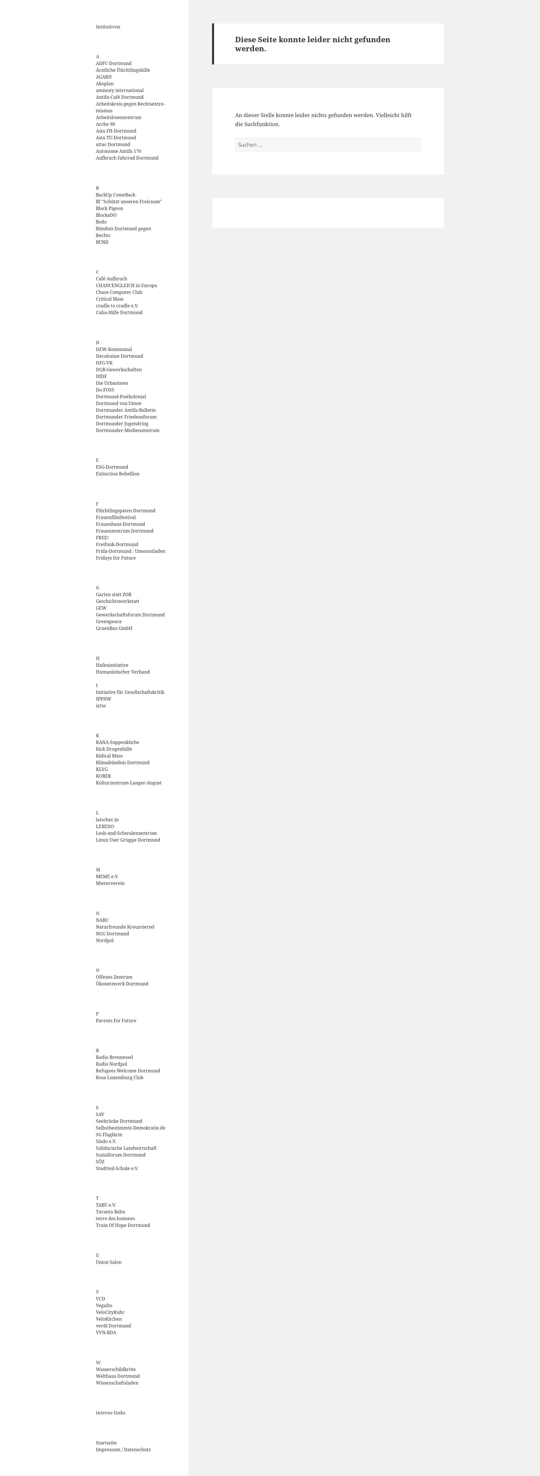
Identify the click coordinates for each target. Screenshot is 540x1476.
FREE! (102, 538)
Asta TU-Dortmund (116, 138)
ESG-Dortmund (112, 467)
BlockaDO (106, 215)
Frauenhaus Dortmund (120, 524)
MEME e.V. (107, 876)
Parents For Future (116, 1020)
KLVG (102, 769)
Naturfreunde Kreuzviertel (125, 927)
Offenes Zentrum (114, 977)
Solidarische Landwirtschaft (126, 1148)
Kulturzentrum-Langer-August (129, 783)
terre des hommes (115, 1218)
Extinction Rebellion (118, 474)
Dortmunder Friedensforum (126, 417)
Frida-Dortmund (113, 551)
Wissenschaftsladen (117, 1383)
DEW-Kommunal (114, 349)
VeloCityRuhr (110, 1312)
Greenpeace (109, 621)
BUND (102, 242)
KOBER (103, 776)
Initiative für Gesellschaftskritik (130, 692)
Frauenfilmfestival (116, 517)
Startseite (106, 1443)
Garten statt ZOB (113, 594)
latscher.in (107, 820)
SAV (100, 1114)
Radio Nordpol (111, 1064)
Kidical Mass (109, 756)
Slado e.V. (106, 1141)
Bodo (101, 222)
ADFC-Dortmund (114, 63)
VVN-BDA (106, 1332)
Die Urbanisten (112, 383)
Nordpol (105, 940)
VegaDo (104, 1305)
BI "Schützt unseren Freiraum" (129, 201)
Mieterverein (110, 883)
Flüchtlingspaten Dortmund (126, 510)
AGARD (104, 77)
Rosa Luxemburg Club (119, 1077)
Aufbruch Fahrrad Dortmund (127, 158)
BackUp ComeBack (115, 195)
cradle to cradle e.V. (117, 306)
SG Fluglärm (109, 1134)
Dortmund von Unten (118, 403)
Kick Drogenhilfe (114, 749)
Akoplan (105, 83)
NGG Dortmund (112, 934)
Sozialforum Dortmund (121, 1155)
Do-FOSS (105, 390)
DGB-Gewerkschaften (119, 369)
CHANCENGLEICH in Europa (126, 285)
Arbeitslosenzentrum (118, 117)
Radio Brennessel (114, 1057)
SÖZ (100, 1162)
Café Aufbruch (111, 279)
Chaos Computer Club (119, 292)
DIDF (101, 376)
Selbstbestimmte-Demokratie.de (130, 1128)
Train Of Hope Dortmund (123, 1225)
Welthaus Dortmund (118, 1376)
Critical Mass (109, 299)
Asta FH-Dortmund (116, 131)
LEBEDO (105, 826)
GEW (101, 608)
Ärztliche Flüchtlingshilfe (123, 70)
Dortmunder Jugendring (122, 424)
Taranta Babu (110, 1212)
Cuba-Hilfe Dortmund (119, 312)
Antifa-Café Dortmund (120, 97)
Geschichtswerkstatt (118, 601)
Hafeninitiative (112, 665)
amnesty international (120, 90)
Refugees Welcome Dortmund (128, 1071)
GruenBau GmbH (114, 628)
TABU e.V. (106, 1205)
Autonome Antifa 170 (118, 151)
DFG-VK (104, 363)
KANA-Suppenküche (117, 742)
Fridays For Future (116, 558)
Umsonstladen (150, 551)
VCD (100, 1299)
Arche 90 (105, 124)
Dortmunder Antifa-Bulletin (126, 410)
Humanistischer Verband (123, 672)
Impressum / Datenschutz (123, 1449)
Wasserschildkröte (116, 1369)
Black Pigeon (109, 208)
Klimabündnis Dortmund (123, 762)
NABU (102, 920)
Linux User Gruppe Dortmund (128, 840)
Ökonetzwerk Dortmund (122, 984)
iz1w (101, 706)
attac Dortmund (113, 144)
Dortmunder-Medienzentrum (127, 430)
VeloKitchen (109, 1319)
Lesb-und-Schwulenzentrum (126, 833)
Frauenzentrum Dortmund (125, 531)
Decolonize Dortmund (119, 356)
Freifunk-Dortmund (117, 544)
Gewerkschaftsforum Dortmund (130, 615)
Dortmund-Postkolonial (121, 396)
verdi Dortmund (113, 1326)
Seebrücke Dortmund (119, 1121)
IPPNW (103, 699)
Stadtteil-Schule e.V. (117, 1168)
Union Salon (109, 1262)
